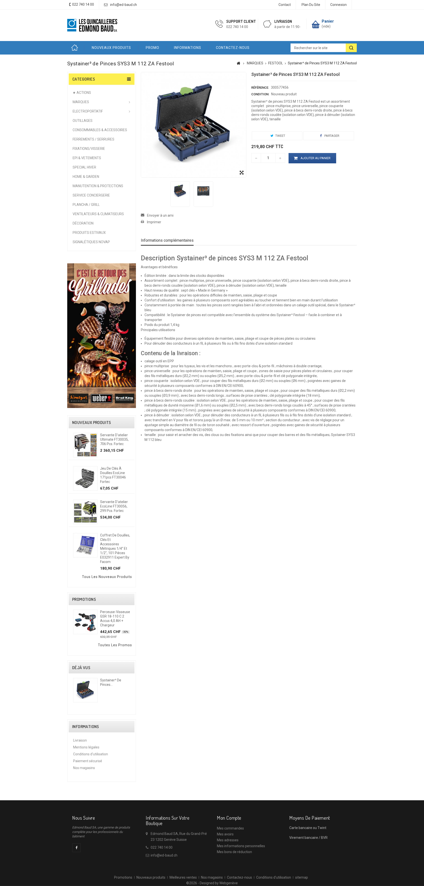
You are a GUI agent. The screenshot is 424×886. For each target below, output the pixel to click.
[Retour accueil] (238, 63)
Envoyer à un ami (160, 215)
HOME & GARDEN (86, 177)
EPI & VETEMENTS (87, 158)
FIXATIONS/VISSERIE (89, 149)
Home (75, 48)
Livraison (80, 740)
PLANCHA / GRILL (86, 205)
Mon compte (229, 818)
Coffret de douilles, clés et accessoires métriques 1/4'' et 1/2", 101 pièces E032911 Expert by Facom (115, 548)
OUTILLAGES (83, 121)
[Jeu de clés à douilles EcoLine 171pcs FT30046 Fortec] (85, 478)
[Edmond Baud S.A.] (92, 25)
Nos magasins (84, 768)
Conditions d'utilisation (90, 754)
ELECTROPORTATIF (88, 111)
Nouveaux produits (111, 48)
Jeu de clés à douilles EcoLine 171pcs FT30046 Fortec (113, 475)
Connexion (338, 5)
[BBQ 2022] (101, 335)
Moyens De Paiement (309, 818)
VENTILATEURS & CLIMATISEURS (98, 214)
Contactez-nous (233, 48)
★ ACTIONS (82, 93)
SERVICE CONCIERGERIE (91, 195)
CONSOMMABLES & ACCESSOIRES (100, 130)
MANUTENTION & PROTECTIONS (98, 186)
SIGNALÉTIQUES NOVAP (91, 242)
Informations (187, 48)
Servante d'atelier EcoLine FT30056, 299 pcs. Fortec (114, 506)
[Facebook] (76, 848)
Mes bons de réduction (234, 852)
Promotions (84, 599)
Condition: (260, 94)
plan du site (311, 5)
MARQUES (81, 102)
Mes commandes (230, 828)
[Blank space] (101, 259)
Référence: (260, 87)
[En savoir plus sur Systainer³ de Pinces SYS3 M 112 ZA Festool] (85, 690)
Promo (152, 48)
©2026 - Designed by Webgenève (212, 883)
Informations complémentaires (167, 240)
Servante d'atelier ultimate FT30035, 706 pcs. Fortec (114, 439)
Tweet (280, 136)
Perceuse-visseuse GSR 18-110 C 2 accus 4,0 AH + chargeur (115, 618)
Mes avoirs (225, 834)
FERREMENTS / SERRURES (93, 139)
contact (284, 5)
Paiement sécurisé (87, 761)
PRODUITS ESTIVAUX (89, 233)
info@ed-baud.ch (123, 5)
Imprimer (154, 222)
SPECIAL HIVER (84, 167)
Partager (331, 136)
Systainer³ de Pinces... (110, 682)
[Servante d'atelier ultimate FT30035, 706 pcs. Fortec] (85, 445)
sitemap (301, 877)
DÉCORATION (83, 223)
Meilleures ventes (183, 877)
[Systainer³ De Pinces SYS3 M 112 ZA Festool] (180, 191)
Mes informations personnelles (241, 846)
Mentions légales (86, 747)
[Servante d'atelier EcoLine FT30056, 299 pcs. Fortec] (85, 512)
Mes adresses (227, 840)
